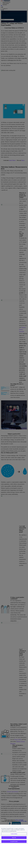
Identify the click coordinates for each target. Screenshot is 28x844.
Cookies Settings (14, 833)
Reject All (14, 837)
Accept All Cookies (14, 841)
